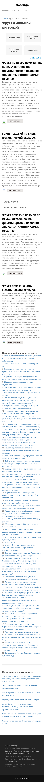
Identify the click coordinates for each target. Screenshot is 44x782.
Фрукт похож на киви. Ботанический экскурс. (19, 288)
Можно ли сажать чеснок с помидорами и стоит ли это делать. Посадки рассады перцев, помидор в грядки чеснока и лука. (21, 432)
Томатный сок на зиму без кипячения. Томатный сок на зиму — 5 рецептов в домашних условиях (18, 547)
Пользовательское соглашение (26, 751)
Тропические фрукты (14, 50)
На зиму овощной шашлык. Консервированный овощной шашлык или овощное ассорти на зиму (19, 600)
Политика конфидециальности (17, 754)
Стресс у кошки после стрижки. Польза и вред (20, 700)
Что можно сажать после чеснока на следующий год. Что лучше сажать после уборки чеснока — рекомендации (22, 678)
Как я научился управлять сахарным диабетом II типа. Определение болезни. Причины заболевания (21, 358)
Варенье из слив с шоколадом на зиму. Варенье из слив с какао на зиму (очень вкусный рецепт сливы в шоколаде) (21, 626)
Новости (15, 10)
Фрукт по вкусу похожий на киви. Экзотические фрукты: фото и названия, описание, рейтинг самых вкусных (22, 70)
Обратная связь (11, 761)
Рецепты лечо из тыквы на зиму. (18, 642)
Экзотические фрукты (32, 37)
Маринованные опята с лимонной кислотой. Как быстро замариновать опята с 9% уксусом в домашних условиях (21, 487)
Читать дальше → (15, 121)
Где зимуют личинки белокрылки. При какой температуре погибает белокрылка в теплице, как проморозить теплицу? (21, 608)
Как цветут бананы (12, 542)
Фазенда (22, 5)
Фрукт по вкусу (14, 38)
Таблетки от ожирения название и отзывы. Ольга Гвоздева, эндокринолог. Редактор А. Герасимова (21, 463)
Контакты (9, 751)
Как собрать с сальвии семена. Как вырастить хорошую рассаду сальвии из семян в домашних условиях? (21, 532)
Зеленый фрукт (33, 50)
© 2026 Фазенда (11, 746)
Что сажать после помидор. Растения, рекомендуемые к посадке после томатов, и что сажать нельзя (21, 419)
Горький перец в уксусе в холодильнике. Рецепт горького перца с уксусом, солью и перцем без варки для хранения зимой (19, 400)
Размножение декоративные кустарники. (21, 632)
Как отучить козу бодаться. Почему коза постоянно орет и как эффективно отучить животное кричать (20, 647)
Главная (5, 10)
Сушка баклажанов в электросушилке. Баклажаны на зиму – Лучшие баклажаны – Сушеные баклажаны (19, 707)
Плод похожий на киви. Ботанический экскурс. (19, 135)
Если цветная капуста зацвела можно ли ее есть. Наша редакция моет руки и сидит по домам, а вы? (21, 571)
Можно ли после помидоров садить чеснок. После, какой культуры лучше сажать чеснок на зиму (21, 637)
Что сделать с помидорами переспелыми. (21, 579)
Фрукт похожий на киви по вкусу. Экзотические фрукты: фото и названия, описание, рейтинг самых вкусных (21, 223)
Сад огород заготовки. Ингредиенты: (20, 577)
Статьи (24, 10)
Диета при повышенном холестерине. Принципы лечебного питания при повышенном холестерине (21, 371)
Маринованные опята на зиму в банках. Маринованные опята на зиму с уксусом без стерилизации (20, 495)
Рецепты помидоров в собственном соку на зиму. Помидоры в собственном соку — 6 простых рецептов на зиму (21, 513)
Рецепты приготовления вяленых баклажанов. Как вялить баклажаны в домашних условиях (21, 450)
